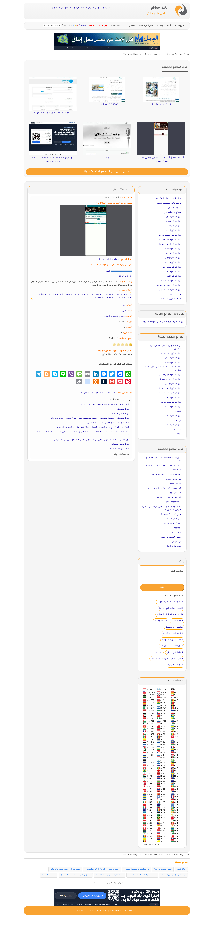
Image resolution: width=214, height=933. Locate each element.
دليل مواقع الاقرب (173, 249)
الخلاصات (116, 26)
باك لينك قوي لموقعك (171, 299)
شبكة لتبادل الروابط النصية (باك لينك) (65, 869)
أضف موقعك (164, 26)
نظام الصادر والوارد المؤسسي (167, 198)
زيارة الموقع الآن (124, 276)
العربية (178, 411)
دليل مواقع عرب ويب (172, 267)
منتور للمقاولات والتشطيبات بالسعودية (163, 466)
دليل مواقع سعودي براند (170, 235)
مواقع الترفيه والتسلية (114, 316)
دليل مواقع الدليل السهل (169, 244)
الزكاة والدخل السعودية (172, 640)
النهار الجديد (176, 430)
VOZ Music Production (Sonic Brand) (164, 475)
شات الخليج (181, 869)
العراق (123, 305)
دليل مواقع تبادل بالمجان (170, 240)
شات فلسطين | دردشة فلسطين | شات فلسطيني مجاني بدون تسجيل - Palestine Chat (89, 418)
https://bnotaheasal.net (108, 259)
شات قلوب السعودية (119, 449)
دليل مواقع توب (174, 276)
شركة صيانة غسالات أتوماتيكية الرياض (164, 488)
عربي (124, 311)
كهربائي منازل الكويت (172, 524)
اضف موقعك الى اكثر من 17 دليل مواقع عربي (102, 869)
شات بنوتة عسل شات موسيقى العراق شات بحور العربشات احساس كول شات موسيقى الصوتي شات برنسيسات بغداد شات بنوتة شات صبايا (84, 296)
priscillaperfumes (173, 502)
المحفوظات (84, 393)
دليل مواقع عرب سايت (171, 281)
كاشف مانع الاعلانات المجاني (168, 203)
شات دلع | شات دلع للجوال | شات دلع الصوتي (108, 423)
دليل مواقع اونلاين (173, 226)
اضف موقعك (161, 621)
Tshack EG (176, 470)
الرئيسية (179, 26)
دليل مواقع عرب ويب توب (170, 290)
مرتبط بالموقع (98, 393)
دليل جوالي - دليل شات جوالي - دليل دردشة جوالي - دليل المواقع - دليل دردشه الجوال (91, 440)
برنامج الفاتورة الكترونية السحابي (136, 869)
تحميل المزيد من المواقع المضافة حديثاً (107, 171)
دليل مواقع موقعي (172, 253)
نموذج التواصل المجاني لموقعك (173, 875)
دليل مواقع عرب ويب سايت (169, 285)
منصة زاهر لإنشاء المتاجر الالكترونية (109, 875)
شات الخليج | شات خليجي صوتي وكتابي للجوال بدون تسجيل (102, 405)
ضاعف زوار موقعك (174, 627)
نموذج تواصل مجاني (172, 212)
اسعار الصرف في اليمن (170, 537)
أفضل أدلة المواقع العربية (171, 608)
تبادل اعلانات (177, 621)
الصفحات (110, 393)
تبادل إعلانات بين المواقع (171, 646)
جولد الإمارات (175, 542)
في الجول (177, 420)
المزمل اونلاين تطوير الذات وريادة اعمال (75, 875)
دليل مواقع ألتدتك (173, 425)
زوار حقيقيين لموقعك (173, 633)
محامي (159, 652)
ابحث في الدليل (177, 571)
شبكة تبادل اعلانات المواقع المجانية (142, 875)
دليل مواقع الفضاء (173, 230)
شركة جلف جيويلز (173, 479)
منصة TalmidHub (48, 875)
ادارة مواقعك (146, 26)
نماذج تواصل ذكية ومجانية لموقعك (167, 659)
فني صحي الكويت (173, 519)
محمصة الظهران (173, 546)
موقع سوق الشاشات (119, 414)
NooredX (177, 528)
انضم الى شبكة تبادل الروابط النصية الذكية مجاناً (107, 883)
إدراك (178, 434)
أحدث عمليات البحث (174, 596)
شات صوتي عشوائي (120, 444)
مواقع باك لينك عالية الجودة (170, 602)
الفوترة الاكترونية (175, 665)
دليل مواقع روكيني (173, 258)
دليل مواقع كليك (173, 221)
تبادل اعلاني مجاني (173, 294)
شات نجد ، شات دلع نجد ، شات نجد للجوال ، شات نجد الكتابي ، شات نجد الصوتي (93, 427)
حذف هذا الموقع (121, 455)
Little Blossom (175, 493)
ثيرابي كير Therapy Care (171, 514)
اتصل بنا (130, 26)
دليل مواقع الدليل (173, 217)
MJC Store (176, 533)
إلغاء (108, 271)
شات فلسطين (122, 409)
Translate (83, 25)
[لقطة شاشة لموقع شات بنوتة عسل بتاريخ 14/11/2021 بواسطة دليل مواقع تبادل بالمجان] (96, 230)
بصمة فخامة (175, 484)
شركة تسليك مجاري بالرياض (168, 498)
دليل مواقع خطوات (172, 262)
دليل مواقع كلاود (173, 272)
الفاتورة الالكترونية (173, 208)
